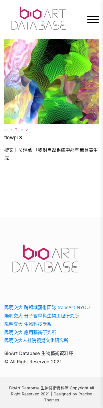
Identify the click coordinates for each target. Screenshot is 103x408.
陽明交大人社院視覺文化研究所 (36, 340)
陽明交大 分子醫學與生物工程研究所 (41, 316)
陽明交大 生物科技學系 (28, 324)
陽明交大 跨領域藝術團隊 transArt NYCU (47, 307)
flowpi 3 (13, 137)
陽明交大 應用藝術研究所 (30, 332)
